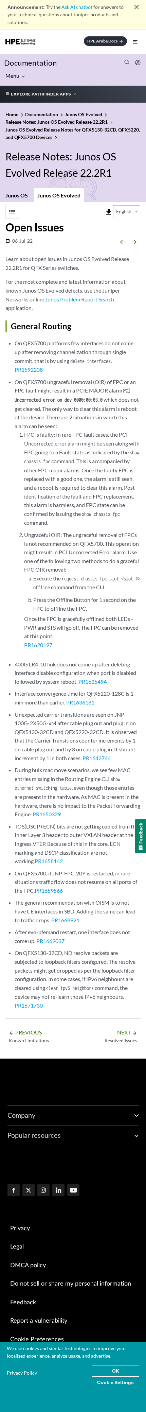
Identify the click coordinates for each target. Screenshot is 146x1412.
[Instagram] (43, 1191)
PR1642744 (97, 758)
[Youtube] (73, 1191)
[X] (28, 1191)
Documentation (30, 62)
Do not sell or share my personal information (70, 1284)
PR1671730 (29, 1005)
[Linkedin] (58, 1191)
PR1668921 (65, 920)
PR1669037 (50, 941)
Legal (17, 1247)
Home (12, 114)
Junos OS (16, 195)
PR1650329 (47, 814)
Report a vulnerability (38, 1321)
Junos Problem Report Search (79, 299)
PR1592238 (29, 369)
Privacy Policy (22, 1372)
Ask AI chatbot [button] (76, 7)
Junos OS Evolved (58, 195)
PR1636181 (80, 702)
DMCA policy (28, 1265)
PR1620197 (38, 645)
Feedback (23, 1303)
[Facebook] (13, 1191)
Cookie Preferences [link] (37, 1340)
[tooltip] (109, 212)
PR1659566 (49, 890)
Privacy (20, 1228)
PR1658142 (49, 861)
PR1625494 (92, 681)
